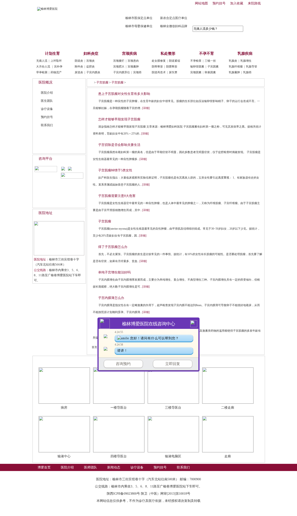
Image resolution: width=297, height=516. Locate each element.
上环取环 (56, 60)
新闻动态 (113, 42)
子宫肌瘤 (102, 82)
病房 (64, 407)
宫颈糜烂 (118, 60)
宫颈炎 (90, 60)
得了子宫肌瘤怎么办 (112, 247)
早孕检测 (41, 72)
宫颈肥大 (118, 66)
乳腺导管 (251, 66)
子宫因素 (213, 66)
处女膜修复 (159, 60)
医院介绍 (67, 42)
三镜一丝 (210, 60)
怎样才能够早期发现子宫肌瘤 (119, 119)
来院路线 (254, 3)
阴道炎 (79, 60)
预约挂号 (219, 3)
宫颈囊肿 (133, 66)
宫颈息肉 (133, 60)
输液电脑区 (173, 456)
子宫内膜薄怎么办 (111, 298)
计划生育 (52, 53)
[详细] (146, 108)
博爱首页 (44, 42)
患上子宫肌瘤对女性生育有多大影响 (124, 94)
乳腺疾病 (245, 53)
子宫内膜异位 (121, 72)
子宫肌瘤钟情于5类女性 (115, 170)
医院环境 (46, 360)
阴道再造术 (159, 72)
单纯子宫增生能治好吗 (114, 272)
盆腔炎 (90, 66)
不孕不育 (206, 53)
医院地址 (45, 213)
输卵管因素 (197, 66)
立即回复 (172, 364)
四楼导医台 (118, 456)
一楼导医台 (118, 407)
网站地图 (201, 3)
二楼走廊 (227, 407)
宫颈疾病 (129, 53)
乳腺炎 (233, 60)
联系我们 (183, 42)
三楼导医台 (173, 407)
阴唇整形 (171, 66)
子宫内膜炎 (93, 72)
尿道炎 (79, 72)
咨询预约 (123, 364)
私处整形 (168, 53)
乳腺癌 (247, 72)
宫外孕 (58, 66)
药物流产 (56, 72)
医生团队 (47, 101)
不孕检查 (195, 60)
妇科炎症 (91, 53)
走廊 (227, 456)
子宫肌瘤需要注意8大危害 (117, 196)
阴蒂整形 (157, 66)
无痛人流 (41, 60)
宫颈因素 (195, 72)
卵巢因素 (210, 72)
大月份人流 (43, 66)
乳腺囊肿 (234, 72)
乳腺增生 (246, 60)
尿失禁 (173, 72)
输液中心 (64, 456)
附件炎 (79, 66)
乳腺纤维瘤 (236, 66)
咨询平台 (45, 158)
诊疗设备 (137, 42)
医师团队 (90, 42)
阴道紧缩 (174, 60)
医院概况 (45, 82)
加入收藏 (236, 3)
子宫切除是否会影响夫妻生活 (119, 145)
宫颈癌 (137, 72)
